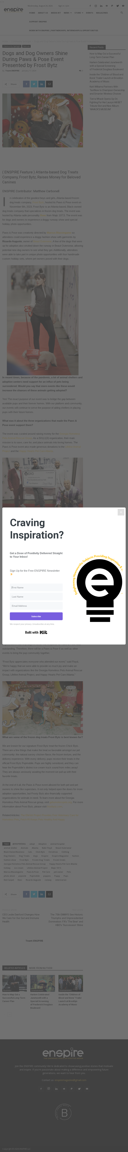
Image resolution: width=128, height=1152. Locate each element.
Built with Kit (36, 632)
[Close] (121, 512)
